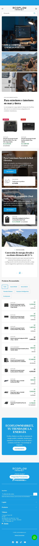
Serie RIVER (13, 286)
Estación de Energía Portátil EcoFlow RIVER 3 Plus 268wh (28, 140)
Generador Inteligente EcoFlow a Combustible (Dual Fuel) (20, 219)
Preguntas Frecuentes (19, 477)
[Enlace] (19, 33)
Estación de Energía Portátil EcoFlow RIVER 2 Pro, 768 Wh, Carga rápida (10, 140)
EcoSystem (6, 296)
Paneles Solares (8, 291)
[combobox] (19, 13)
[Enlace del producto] (10, 133)
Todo (4, 286)
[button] (3, 9)
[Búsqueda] (34, 13)
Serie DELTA (24, 286)
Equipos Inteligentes (23, 291)
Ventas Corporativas (19, 535)
